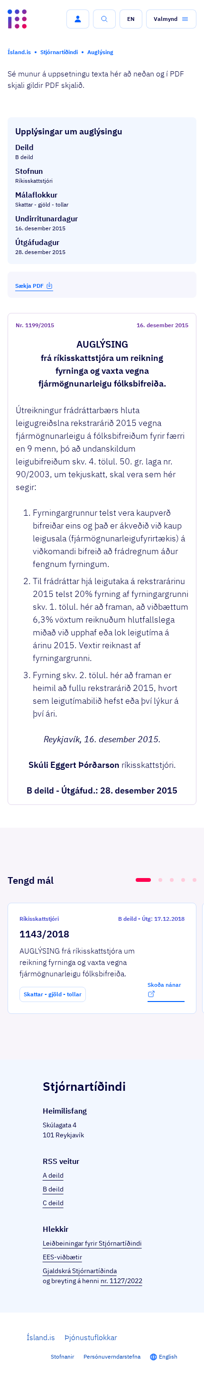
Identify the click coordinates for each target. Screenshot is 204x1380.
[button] (77, 18)
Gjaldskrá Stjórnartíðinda (80, 1271)
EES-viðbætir (62, 1257)
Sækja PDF (29, 285)
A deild (53, 1175)
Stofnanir (62, 1356)
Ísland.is (41, 1337)
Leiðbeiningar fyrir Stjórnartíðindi (92, 1243)
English (168, 1356)
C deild (53, 1203)
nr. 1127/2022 (121, 1280)
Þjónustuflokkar (91, 1337)
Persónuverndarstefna (111, 1356)
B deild (53, 1189)
